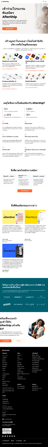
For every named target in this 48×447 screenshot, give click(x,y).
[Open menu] (46, 2)
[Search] (43, 1)
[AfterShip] (5, 1)
